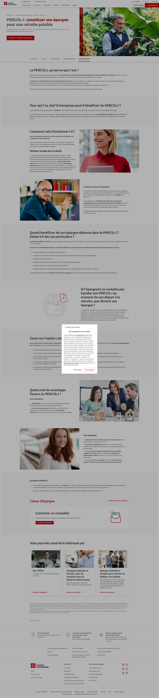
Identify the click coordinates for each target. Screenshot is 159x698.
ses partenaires (80, 335)
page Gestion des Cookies (71, 363)
